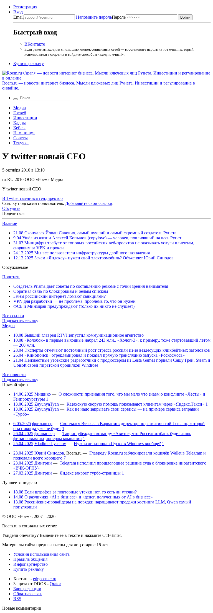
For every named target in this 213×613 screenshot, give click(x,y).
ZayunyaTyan (46, 404)
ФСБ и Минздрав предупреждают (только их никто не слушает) (74, 306)
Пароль (101, 17)
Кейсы (19, 127)
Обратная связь (27, 593)
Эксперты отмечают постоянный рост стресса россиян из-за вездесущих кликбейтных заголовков (117, 350)
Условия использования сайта (41, 554)
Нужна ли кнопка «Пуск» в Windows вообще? (117, 443)
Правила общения (30, 559)
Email (18, 17)
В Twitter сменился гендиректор (32, 198)
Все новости (14, 374)
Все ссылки (13, 315)
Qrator (55, 583)
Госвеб (19, 112)
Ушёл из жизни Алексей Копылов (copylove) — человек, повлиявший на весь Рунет (97, 237)
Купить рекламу (28, 63)
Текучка (21, 142)
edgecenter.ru (44, 578)
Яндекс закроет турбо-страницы (90, 473)
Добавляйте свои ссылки (88, 203)
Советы (20, 137)
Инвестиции (25, 117)
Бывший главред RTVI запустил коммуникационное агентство (84, 335)
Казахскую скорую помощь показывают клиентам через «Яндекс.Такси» (135, 404)
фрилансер (42, 423)
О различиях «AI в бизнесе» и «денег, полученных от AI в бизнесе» (83, 497)
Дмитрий (43, 463)
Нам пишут (24, 132)
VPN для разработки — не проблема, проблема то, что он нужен (74, 301)
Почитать (11, 276)
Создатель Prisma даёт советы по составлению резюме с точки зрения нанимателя (90, 286)
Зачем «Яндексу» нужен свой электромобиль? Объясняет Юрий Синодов (93, 257)
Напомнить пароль (94, 17)
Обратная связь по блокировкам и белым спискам (60, 291)
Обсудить (11, 208)
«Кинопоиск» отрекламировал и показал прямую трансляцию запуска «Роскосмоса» (104, 355)
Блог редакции (27, 588)
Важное (9, 223)
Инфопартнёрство (30, 564)
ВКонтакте (34, 44)
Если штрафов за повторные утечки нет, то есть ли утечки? (75, 492)
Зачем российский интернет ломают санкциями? (59, 296)
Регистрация (25, 6)
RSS (17, 598)
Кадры (19, 122)
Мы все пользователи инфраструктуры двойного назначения (81, 252)
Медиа (19, 107)
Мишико (42, 394)
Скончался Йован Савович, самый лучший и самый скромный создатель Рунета (94, 232)
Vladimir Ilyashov (50, 443)
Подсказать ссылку (20, 320)
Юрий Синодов (49, 453)
